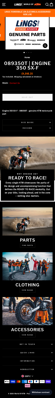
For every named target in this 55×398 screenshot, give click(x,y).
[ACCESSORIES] (27, 311)
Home (27, 57)
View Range (27, 290)
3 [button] (29, 52)
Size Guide (27, 122)
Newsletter (27, 369)
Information (27, 361)
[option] (27, 13)
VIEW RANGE (27, 335)
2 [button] (27, 52)
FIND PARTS (27, 245)
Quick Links (27, 353)
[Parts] (27, 221)
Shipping (18, 77)
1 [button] (24, 52)
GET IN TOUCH (27, 344)
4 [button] (31, 52)
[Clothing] (27, 266)
